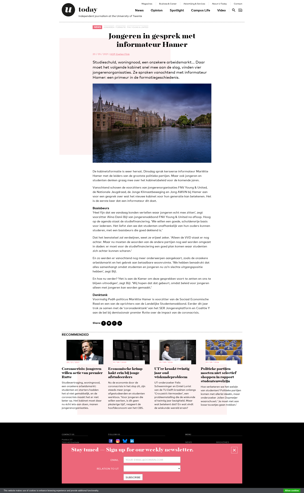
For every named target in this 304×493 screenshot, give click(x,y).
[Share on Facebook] (103, 323)
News (139, 10)
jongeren (108, 27)
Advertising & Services (194, 3)
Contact (238, 3)
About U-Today (219, 3)
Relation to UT (108, 468)
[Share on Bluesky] (109, 323)
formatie (121, 27)
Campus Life (200, 10)
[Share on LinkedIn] (119, 323)
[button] (234, 450)
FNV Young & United (137, 27)
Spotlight (177, 10)
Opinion (157, 10)
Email (115, 460)
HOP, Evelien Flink (120, 54)
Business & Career (168, 3)
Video (221, 10)
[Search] (240, 10)
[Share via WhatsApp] (114, 323)
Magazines (147, 3)
